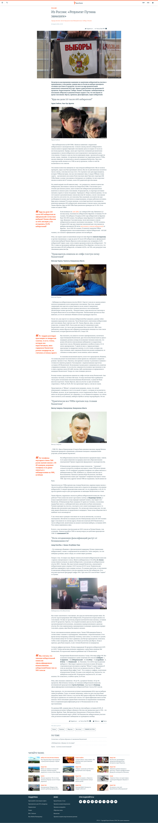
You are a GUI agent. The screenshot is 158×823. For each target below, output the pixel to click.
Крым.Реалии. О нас (59, 801)
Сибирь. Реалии (87, 20)
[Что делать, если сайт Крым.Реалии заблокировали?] (103, 787)
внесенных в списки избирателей (92, 226)
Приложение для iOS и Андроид (37, 804)
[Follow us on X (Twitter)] (84, 801)
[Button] (89, 29)
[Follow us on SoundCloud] (103, 801)
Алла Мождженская (76, 20)
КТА (148, 2)
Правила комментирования (62, 804)
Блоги (42, 776)
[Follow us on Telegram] (100, 801)
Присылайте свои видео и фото (37, 801)
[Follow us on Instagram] (92, 801)
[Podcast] (111, 801)
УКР (143, 2)
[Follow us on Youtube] (88, 801)
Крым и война (79, 757)
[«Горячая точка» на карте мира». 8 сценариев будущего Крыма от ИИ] (103, 778)
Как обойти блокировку (35, 816)
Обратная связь (58, 810)
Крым (111, 776)
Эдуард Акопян (55, 20)
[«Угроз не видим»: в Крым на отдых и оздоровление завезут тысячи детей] (68, 778)
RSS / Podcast (32, 813)
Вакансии (56, 813)
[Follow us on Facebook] (80, 801)
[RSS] (107, 801)
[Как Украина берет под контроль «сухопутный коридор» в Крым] (34, 760)
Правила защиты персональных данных (65, 816)
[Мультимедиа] (152, 3)
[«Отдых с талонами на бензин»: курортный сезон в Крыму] (68, 769)
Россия (54, 8)
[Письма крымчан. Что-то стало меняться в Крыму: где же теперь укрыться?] (34, 778)
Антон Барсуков (65, 20)
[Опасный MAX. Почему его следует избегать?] (68, 787)
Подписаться (32, 807)
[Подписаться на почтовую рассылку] (115, 801)
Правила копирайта (59, 807)
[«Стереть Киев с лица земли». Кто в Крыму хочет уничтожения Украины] (68, 760)
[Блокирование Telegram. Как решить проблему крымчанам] (34, 787)
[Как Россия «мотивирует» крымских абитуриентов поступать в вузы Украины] (103, 760)
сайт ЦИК (75, 212)
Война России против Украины (50, 757)
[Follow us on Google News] (96, 801)
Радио (30, 810)
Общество (112, 757)
